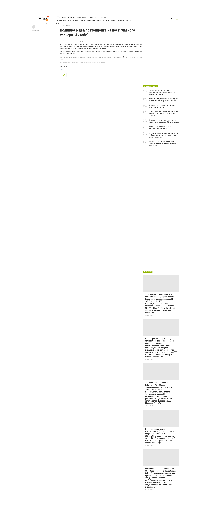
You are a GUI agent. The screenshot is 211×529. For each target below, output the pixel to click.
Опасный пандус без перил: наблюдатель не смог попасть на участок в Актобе (164, 100)
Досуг (76, 20)
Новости (62, 17)
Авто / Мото (128, 20)
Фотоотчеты (70, 20)
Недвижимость (91, 20)
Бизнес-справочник (78, 17)
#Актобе (62, 69)
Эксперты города (61, 20)
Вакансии (99, 20)
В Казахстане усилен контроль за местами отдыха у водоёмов (161, 127)
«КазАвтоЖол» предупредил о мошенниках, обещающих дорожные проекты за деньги (162, 92)
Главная (33, 23)
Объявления (121, 20)
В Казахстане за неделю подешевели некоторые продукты (162, 106)
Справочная (83, 20)
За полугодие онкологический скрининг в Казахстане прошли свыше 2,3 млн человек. (163, 114)
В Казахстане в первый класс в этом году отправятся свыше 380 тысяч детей (164, 121)
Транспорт (113, 20)
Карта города (106, 20)
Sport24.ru (63, 66)
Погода (103, 17)
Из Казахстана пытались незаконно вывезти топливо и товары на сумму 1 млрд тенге (163, 143)
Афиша (93, 17)
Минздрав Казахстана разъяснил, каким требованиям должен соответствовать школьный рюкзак (163, 135)
